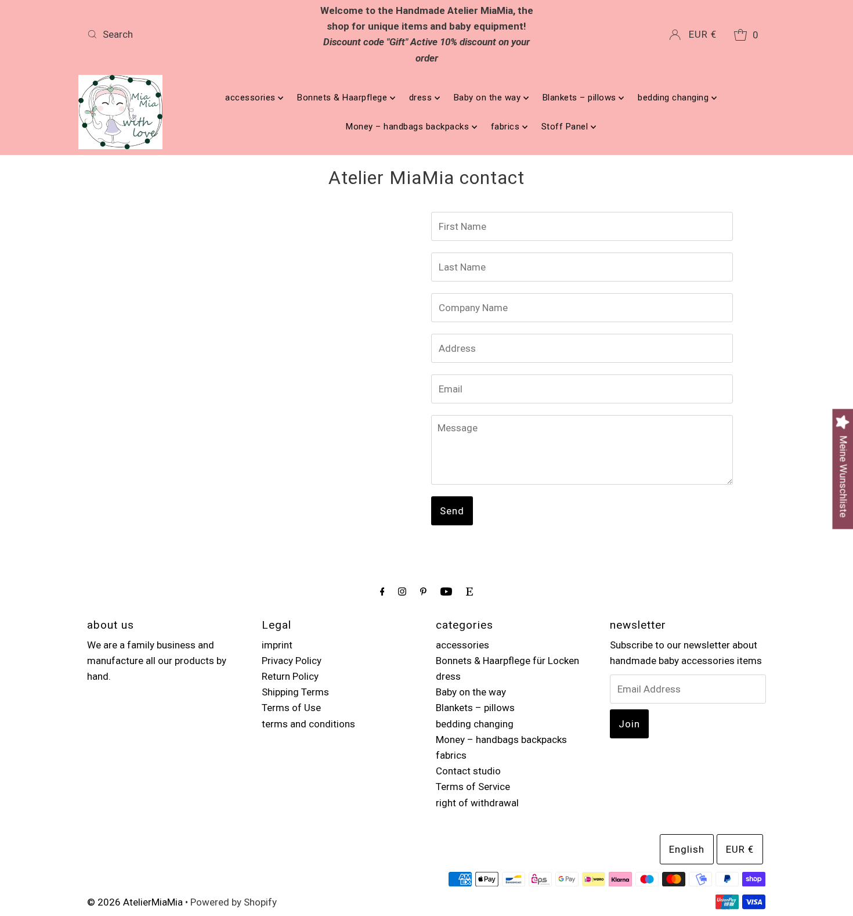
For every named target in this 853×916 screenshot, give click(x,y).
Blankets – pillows (581, 97)
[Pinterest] (423, 591)
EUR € (703, 34)
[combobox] (193, 34)
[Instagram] (402, 591)
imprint (277, 645)
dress (422, 97)
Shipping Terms (295, 692)
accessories (251, 97)
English (686, 849)
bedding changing (674, 97)
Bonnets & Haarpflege (343, 97)
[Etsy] (469, 591)
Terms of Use (291, 707)
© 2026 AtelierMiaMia (135, 902)
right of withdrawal (477, 803)
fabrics (506, 126)
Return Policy (290, 676)
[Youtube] (446, 591)
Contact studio (468, 771)
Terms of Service (473, 786)
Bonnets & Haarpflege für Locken (507, 660)
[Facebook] (382, 591)
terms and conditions (308, 724)
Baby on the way (488, 97)
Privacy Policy (291, 660)
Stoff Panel (566, 126)
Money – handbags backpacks (409, 126)
